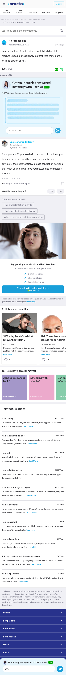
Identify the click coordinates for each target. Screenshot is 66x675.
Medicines (33, 12)
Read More (28, 426)
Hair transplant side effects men (20, 211)
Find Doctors (6, 11)
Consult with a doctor (17, 19)
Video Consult (19, 11)
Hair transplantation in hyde (18, 204)
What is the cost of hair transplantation (23, 217)
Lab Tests (46, 12)
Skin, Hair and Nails (37, 19)
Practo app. (31, 301)
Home (3, 19)
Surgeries (59, 12)
